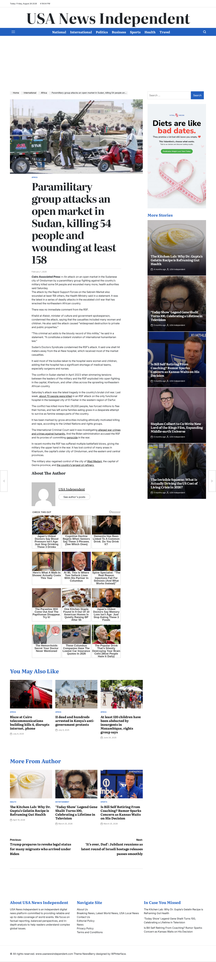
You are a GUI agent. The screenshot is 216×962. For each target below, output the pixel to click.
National (59, 31)
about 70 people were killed (55, 396)
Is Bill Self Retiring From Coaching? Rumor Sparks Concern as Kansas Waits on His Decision (121, 812)
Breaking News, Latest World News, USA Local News (108, 913)
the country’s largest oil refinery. (75, 465)
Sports (135, 31)
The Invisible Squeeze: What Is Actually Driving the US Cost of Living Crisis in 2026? (174, 483)
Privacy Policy (85, 928)
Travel (165, 31)
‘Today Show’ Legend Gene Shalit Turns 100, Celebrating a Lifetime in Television (76, 812)
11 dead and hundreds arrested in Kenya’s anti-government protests (74, 720)
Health (150, 31)
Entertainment (62, 802)
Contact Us (83, 917)
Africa (34, 177)
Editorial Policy (86, 920)
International (81, 31)
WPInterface (118, 953)
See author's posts (74, 497)
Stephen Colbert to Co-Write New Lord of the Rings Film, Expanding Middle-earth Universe (177, 427)
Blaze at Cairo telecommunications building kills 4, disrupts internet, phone (29, 722)
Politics (102, 31)
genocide (72, 437)
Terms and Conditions (90, 932)
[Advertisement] (108, 66)
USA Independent (72, 489)
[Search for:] (169, 95)
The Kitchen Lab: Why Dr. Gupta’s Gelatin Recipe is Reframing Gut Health (30, 810)
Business (119, 31)
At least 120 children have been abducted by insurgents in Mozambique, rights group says (121, 724)
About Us (82, 909)
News (80, 924)
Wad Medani (94, 461)
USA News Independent (108, 17)
